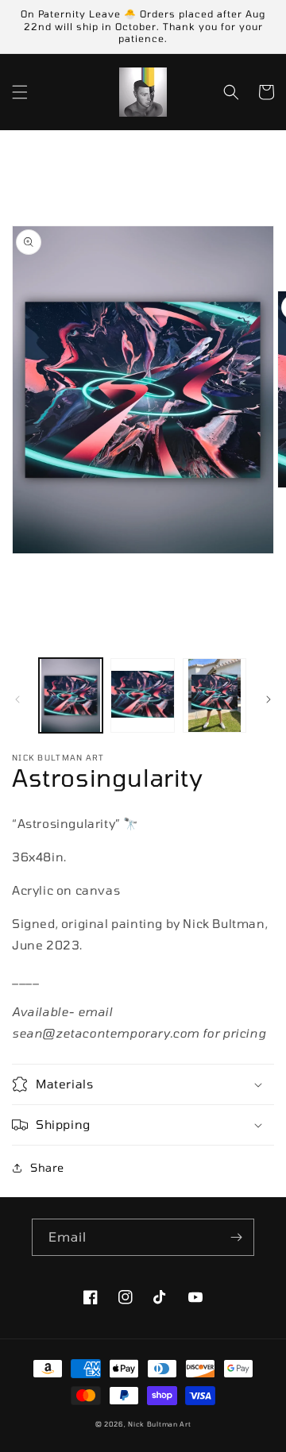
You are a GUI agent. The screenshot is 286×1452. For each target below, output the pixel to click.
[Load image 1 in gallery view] (70, 695)
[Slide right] (268, 699)
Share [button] (47, 1167)
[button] (19, 92)
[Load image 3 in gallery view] (214, 695)
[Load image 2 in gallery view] (142, 695)
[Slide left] (17, 699)
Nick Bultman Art (159, 1424)
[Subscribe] (235, 1237)
